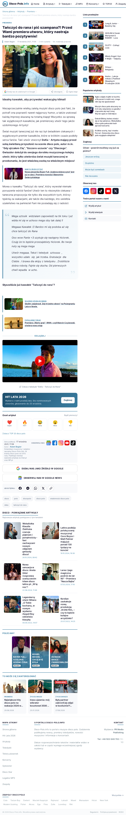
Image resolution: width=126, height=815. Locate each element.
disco (6, 498)
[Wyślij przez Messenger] (28, 488)
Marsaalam (84, 800)
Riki (71, 804)
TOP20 (108, 4)
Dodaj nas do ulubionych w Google (21, 92)
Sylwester (7, 766)
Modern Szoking (10, 804)
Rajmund (54, 800)
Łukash (64, 800)
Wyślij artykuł (95, 206)
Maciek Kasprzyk (40, 800)
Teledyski (66, 4)
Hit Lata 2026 (8, 735)
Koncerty (94, 4)
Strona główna (8, 11)
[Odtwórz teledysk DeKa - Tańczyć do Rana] (40, 361)
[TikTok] (73, 442)
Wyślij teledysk (96, 212)
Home (36, 4)
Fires (46, 804)
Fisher (23, 804)
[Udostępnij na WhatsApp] (35, 488)
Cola (5, 800)
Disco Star (7, 772)
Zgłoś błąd (73, 92)
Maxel (73, 800)
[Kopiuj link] (51, 488)
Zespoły (6, 784)
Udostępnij (58, 92)
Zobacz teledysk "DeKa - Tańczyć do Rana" (41, 387)
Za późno (89, 163)
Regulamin (94, 812)
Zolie (53, 804)
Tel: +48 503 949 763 (110, 740)
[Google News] (48, 442)
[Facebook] (54, 442)
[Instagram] (60, 442)
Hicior (94, 800)
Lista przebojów (90, 14)
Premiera (31, 11)
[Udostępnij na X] (43, 488)
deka (6, 505)
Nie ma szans (91, 176)
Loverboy (62, 804)
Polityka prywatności (108, 812)
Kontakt (92, 218)
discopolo (27, 498)
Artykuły (50, 4)
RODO (121, 812)
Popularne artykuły (92, 90)
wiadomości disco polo (59, 498)
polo (16, 498)
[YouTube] (67, 442)
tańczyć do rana (20, 505)
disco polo (40, 498)
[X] (115, 191)
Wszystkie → (118, 795)
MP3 (80, 4)
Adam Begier (9, 42)
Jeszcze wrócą (92, 156)
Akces (31, 804)
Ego (39, 804)
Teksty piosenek (10, 753)
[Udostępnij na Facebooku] (20, 488)
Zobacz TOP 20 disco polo (13, 433)
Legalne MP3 (8, 778)
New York (104, 800)
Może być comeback (94, 169)
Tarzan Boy (15, 800)
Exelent (26, 800)
